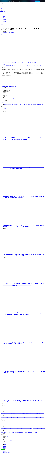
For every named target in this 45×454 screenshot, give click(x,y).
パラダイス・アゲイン (21, 104)
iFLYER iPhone (4, 451)
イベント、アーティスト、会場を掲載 (8, 440)
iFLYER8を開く (37, 1)
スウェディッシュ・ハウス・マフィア (12, 104)
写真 (1, 8)
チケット (4, 17)
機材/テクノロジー (6, 32)
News (2, 24)
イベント (2, 7)
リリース (26, 104)
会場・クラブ (4, 19)
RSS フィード (4, 448)
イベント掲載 (4, 21)
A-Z (3, 22)
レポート (4, 25)
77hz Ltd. (8, 436)
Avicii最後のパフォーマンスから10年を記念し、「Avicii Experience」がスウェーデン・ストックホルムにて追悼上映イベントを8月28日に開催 (19, 432)
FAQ (4, 442)
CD (24, 104)
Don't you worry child (34, 104)
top (0, 453)
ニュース (5, 439)
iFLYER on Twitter (4, 446)
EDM (12, 32)
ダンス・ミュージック (29, 104)
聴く (13, 32)
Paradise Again (17, 104)
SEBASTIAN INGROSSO (39, 104)
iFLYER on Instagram (5, 447)
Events (2, 15)
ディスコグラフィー (10, 32)
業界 (3, 32)
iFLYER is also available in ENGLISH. (6, 452)
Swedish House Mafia (6, 104)
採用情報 (5, 444)
